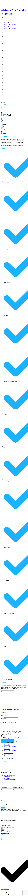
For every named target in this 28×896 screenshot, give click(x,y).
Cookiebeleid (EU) (8, 753)
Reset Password (5, 833)
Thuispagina (7, 22)
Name (2, 712)
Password (3, 827)
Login (2, 830)
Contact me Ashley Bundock (10, 709)
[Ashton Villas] (10, 6)
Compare (3, 808)
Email (2, 715)
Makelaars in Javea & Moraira (13, 10)
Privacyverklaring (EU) (9, 754)
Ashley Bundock (5, 889)
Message (3, 721)
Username (3, 825)
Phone (2, 718)
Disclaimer (6, 755)
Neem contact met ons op (10, 24)
